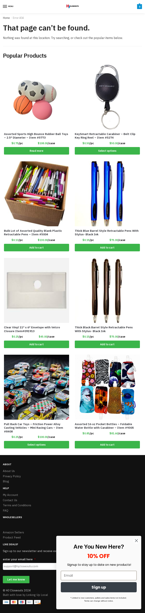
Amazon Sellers (13, 532)
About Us (9, 471)
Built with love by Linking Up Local (25, 595)
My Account (10, 495)
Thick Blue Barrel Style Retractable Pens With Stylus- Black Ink (107, 232)
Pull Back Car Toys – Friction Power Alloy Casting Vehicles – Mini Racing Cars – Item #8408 (33, 427)
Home (6, 18)
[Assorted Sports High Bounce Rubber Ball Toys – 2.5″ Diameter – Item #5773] (36, 97)
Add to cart (36, 247)
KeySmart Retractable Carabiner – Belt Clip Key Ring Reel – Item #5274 (105, 136)
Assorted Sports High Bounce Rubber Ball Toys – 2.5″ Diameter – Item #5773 (36, 136)
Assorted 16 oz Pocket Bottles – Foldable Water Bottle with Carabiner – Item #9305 (104, 426)
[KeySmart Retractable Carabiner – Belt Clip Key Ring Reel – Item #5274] (107, 97)
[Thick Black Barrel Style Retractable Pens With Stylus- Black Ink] (107, 290)
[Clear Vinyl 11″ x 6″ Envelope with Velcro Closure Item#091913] (36, 290)
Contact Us (10, 500)
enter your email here (19, 559)
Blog (6, 481)
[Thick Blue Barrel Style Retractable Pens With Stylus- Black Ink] (107, 193)
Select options (107, 150)
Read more (36, 150)
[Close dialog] (136, 540)
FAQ (5, 510)
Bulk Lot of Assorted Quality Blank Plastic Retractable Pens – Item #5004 (33, 232)
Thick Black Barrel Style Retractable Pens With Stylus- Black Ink (104, 329)
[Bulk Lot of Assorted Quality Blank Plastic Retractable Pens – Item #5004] (36, 193)
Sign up (99, 587)
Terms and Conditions (17, 505)
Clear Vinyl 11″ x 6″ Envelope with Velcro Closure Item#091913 (32, 329)
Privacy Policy (12, 476)
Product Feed (12, 537)
